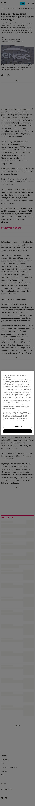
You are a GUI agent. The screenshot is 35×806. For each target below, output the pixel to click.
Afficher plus (17, 426)
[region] (17, 403)
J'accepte (17, 431)
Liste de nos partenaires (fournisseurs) (13, 420)
